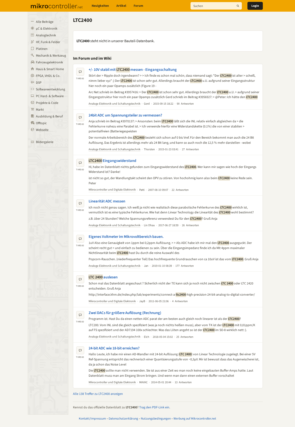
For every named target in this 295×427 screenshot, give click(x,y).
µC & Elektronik (46, 28)
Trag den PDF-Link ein (154, 407)
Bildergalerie (44, 142)
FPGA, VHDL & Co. (48, 76)
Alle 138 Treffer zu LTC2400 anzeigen (98, 394)
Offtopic (41, 123)
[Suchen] (238, 6)
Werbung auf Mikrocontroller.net (195, 418)
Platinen (42, 49)
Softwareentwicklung (50, 89)
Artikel (121, 5)
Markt (40, 109)
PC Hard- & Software (50, 96)
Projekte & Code (47, 103)
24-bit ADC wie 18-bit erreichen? (114, 348)
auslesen (103, 277)
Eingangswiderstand (112, 161)
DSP (39, 82)
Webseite (42, 130)
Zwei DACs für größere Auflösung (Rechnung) (125, 313)
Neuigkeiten (100, 5)
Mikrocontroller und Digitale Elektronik (112, 190)
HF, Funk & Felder (48, 42)
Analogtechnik (46, 35)
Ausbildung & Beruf (49, 116)
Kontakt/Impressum (92, 418)
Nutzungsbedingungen (156, 418)
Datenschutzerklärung (123, 418)
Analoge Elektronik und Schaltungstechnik (114, 104)
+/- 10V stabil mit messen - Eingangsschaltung (133, 69)
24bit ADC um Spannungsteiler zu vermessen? (125, 115)
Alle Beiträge (44, 22)
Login (255, 6)
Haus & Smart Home (50, 69)
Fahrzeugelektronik (49, 62)
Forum (138, 5)
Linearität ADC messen (107, 201)
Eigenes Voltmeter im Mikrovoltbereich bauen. (126, 236)
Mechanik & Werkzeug (51, 55)
